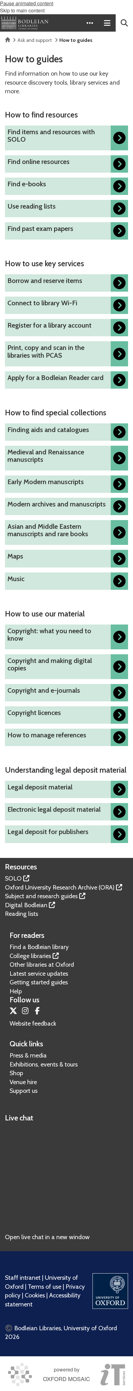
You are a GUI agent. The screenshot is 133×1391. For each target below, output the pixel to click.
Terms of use (44, 1286)
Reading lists (21, 913)
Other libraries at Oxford (42, 964)
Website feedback (33, 1023)
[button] (89, 23)
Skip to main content (22, 10)
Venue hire (23, 1082)
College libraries (30, 956)
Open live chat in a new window (47, 1237)
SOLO (13, 878)
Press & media (28, 1055)
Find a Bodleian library (39, 947)
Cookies (35, 1295)
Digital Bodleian (26, 905)
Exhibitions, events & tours (44, 1064)
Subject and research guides (41, 896)
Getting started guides (39, 982)
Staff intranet (23, 1277)
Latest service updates (39, 973)
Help (16, 991)
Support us (23, 1090)
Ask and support (34, 40)
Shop (16, 1073)
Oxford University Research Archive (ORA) (59, 887)
